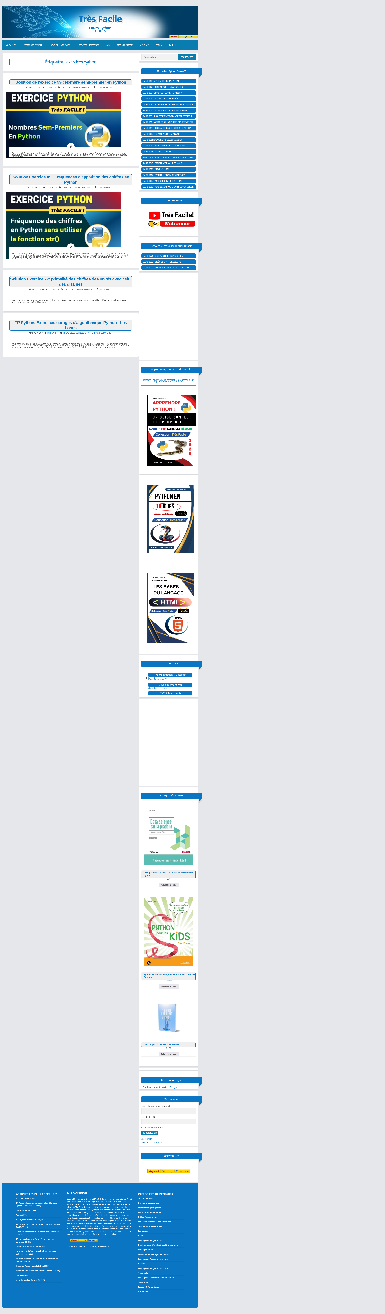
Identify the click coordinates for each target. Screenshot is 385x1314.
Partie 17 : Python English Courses (164, 175)
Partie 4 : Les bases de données (161, 98)
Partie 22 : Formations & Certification (166, 267)
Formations (143, 1231)
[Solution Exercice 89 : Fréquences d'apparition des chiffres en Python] (71, 225)
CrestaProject (104, 1246)
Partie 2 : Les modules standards (163, 86)
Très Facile (100, 19)
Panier (172, 45)
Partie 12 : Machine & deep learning (164, 145)
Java (108, 45)
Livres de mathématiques (149, 1212)
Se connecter (150, 1133)
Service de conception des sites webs (154, 1221)
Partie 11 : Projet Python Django (163, 139)
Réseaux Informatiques (148, 1287)
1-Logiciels (143, 1273)
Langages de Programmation (151, 1240)
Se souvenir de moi (153, 1127)
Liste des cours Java (158, 678)
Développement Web (60, 45)
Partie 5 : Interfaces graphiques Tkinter (168, 104)
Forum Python (22, 1198)
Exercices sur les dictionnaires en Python (34, 1270)
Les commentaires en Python (29, 1246)
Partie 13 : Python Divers (158, 151)
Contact (144, 45)
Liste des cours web (158, 688)
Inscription (146, 1138)
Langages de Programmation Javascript (156, 1277)
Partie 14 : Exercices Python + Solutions (168, 157)
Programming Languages (149, 1207)
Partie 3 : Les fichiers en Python (162, 92)
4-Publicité (143, 1291)
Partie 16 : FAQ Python (156, 169)
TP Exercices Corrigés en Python (76, 87)
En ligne (159, 1087)
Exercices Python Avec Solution (30, 1266)
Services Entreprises (89, 45)
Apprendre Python (33, 45)
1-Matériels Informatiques (150, 1226)
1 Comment (105, 289)
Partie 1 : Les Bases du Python (161, 81)
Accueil (13, 45)
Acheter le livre (168, 884)
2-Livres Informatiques (148, 1203)
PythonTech (51, 87)
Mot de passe (148, 1117)
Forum (159, 45)
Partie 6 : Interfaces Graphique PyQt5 (166, 110)
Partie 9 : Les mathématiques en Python (167, 128)
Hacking (141, 1263)
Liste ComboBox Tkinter (26, 1280)
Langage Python (145, 1249)
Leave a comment (105, 87)
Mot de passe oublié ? (152, 1142)
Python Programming (148, 1217)
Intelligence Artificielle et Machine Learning (158, 1245)
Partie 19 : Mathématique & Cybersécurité (168, 186)
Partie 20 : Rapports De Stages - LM (163, 255)
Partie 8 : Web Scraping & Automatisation (168, 122)
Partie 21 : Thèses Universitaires (163, 261)
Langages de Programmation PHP (153, 1268)
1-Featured (143, 1282)
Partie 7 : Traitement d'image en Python (167, 116)
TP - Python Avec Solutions (28, 1219)
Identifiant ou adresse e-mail (156, 1106)
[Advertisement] (168, 295)
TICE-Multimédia (125, 45)
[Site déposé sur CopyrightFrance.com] (168, 1179)
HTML (140, 1235)
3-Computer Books (146, 1198)
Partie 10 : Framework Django (161, 133)
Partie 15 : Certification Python (162, 163)
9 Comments (105, 333)
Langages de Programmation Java (153, 1259)
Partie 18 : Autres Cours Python (162, 180)
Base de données (157, 679)
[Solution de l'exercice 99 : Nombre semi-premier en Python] (71, 125)
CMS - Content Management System (154, 1254)
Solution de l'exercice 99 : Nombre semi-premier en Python (70, 82)
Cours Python (22, 1210)
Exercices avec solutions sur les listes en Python (37, 1232)
